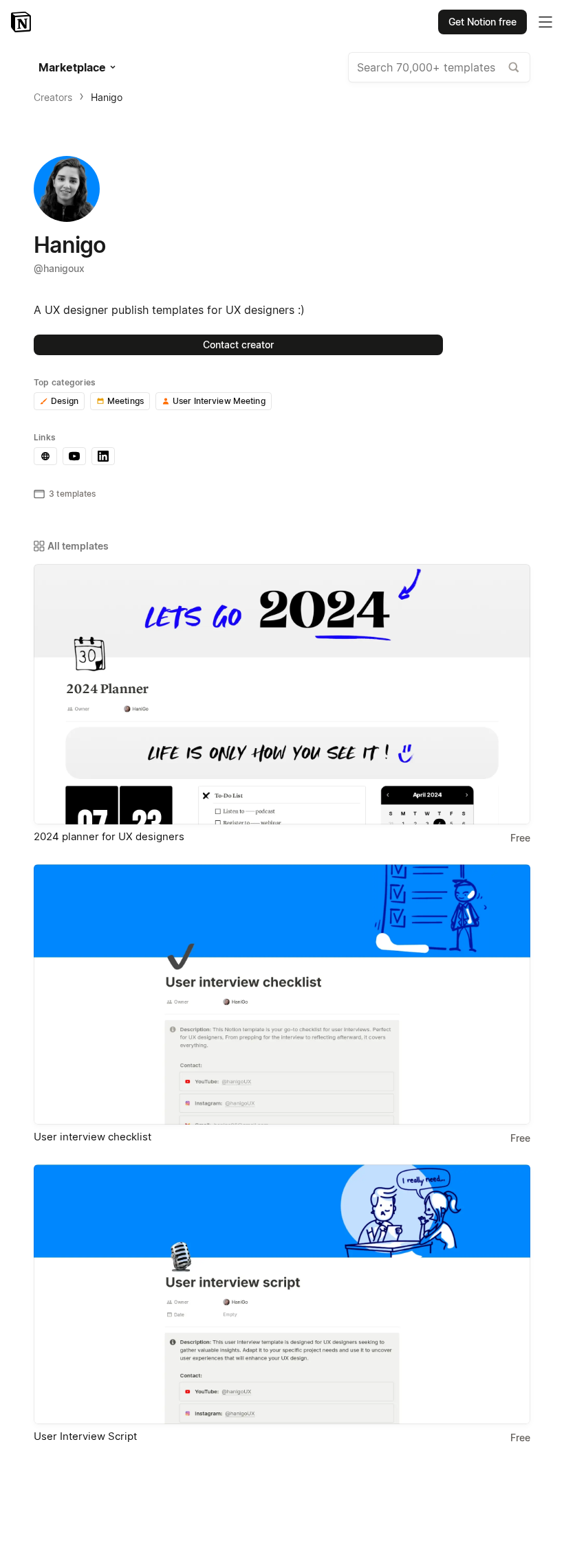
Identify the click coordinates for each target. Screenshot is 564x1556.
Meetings (125, 401)
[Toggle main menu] (545, 22)
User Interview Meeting (219, 401)
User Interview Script (85, 1436)
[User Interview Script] (282, 1294)
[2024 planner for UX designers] (282, 694)
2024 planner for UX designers (109, 836)
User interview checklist (92, 1136)
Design (64, 401)
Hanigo (106, 97)
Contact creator (238, 344)
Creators (53, 97)
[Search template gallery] (513, 67)
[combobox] (439, 67)
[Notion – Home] (22, 22)
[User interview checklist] (282, 994)
